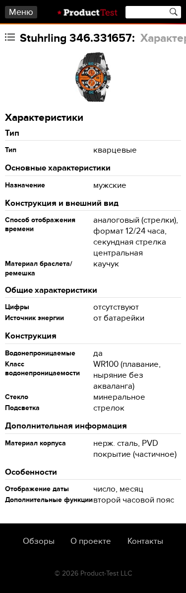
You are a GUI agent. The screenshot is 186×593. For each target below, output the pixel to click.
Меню (21, 12)
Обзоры (39, 541)
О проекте (90, 541)
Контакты (145, 541)
